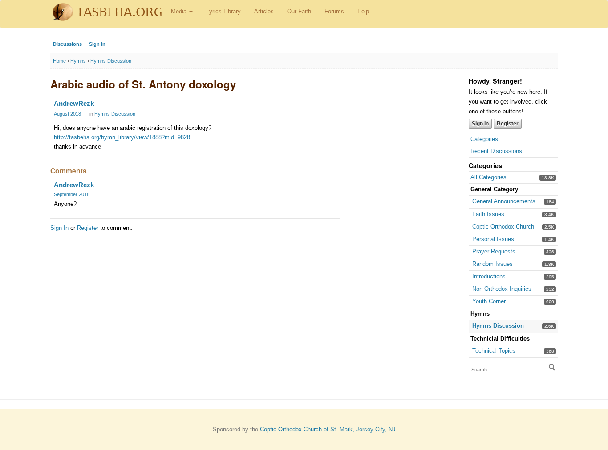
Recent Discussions (496, 151)
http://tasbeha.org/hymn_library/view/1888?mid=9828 (122, 137)
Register (508, 124)
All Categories (488, 177)
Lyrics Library (223, 11)
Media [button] (179, 11)
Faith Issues (488, 214)
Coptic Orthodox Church (503, 226)
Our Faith (299, 11)
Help (363, 11)
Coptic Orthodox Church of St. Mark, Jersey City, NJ (328, 429)
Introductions (489, 276)
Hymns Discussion (498, 325)
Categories (484, 139)
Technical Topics (493, 350)
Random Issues (492, 264)
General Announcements (503, 201)
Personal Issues (493, 239)
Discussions (67, 44)
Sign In (97, 44)
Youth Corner (489, 301)
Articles (264, 11)
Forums (334, 11)
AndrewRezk (74, 103)
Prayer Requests (493, 251)
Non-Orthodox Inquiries (501, 288)
